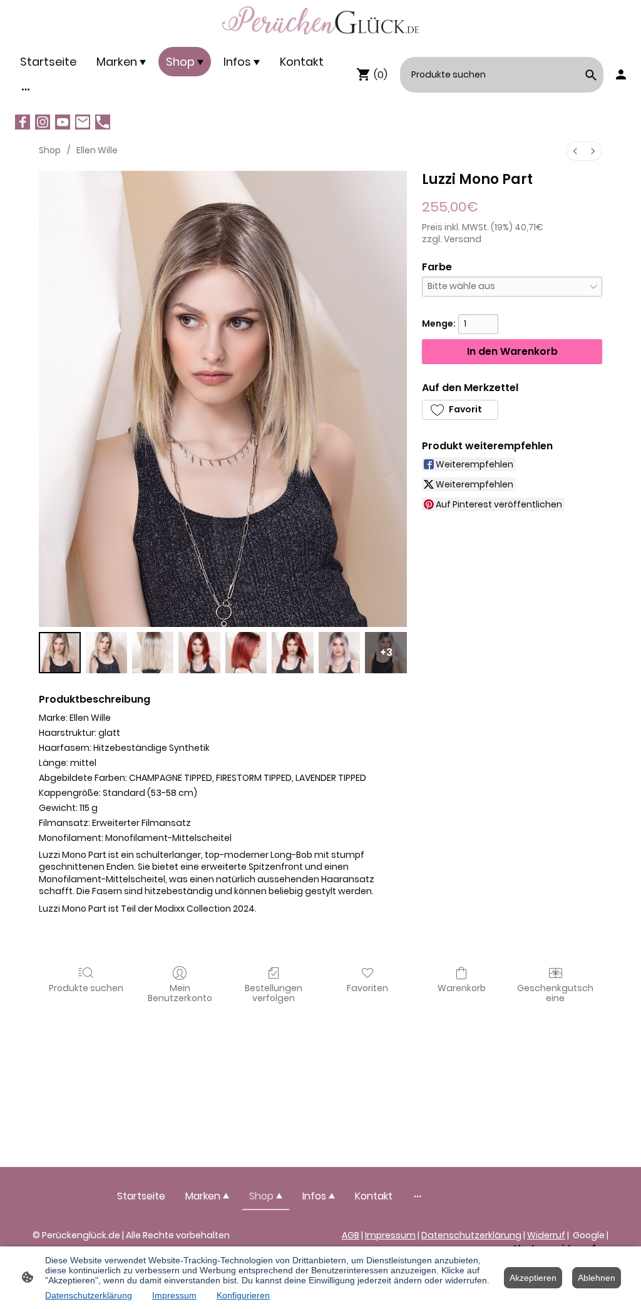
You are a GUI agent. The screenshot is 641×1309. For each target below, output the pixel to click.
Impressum (390, 1235)
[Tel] (102, 122)
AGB (350, 1235)
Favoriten (367, 988)
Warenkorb (462, 988)
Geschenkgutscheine (555, 993)
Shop (50, 150)
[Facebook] (22, 122)
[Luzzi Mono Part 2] (153, 653)
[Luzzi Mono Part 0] (60, 653)
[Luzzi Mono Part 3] (199, 653)
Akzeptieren (533, 1278)
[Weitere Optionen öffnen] (26, 89)
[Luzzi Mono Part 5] (293, 653)
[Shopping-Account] (620, 74)
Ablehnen (596, 1278)
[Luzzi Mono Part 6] (340, 653)
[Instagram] (42, 122)
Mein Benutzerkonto (180, 993)
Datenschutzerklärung (471, 1235)
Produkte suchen (86, 988)
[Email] (82, 122)
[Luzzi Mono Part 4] (246, 653)
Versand (462, 239)
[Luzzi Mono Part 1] (106, 653)
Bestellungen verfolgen (273, 993)
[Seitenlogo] (321, 20)
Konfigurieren (243, 1295)
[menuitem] (575, 151)
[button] (460, 410)
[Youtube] (62, 122)
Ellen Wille (97, 150)
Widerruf (546, 1235)
